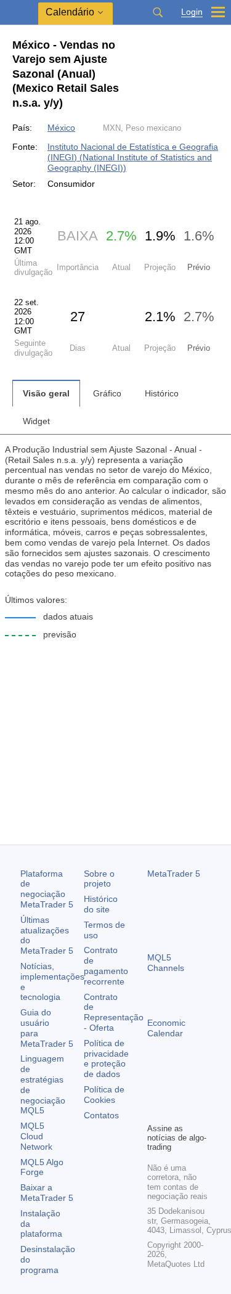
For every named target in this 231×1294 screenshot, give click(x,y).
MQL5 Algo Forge (41, 1167)
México (61, 128)
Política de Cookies (104, 1094)
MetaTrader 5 (173, 873)
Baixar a (46, 1192)
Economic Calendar (166, 1028)
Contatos (101, 1115)
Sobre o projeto (99, 879)
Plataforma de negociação (46, 889)
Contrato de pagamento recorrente (106, 965)
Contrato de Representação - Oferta (114, 1012)
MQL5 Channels (165, 962)
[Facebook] (154, 1091)
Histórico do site (101, 904)
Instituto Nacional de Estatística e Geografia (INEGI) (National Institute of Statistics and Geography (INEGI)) (132, 157)
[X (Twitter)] (194, 1091)
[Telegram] (174, 1091)
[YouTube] (154, 1111)
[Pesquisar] (157, 12)
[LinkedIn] (174, 1111)
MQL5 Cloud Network (36, 1136)
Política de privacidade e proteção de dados (106, 1058)
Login (192, 12)
